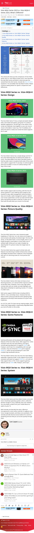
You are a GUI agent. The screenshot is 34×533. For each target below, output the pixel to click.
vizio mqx (9, 17)
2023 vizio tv (20, 15)
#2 (32, 439)
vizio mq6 (3, 17)
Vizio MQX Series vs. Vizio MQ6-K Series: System (16, 43)
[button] (2, 3)
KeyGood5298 (7, 488)
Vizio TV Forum (13, 458)
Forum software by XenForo (12, 530)
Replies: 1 (10, 28)
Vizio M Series (29, 82)
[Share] (33, 28)
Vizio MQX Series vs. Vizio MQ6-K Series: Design (16, 33)
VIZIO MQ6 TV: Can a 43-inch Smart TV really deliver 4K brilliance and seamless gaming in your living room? (18, 496)
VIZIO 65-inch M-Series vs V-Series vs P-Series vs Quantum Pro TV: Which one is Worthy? (17, 466)
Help (26, 525)
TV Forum (13, 488)
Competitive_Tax (8, 499)
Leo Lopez (4, 15)
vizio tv (14, 17)
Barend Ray (7, 458)
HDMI (25, 345)
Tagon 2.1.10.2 (5, 520)
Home (29, 525)
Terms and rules (11, 525)
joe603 (5, 469)
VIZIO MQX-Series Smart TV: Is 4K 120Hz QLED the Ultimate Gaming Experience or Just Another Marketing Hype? (17, 485)
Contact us (3, 525)
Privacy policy (20, 525)
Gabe (7, 433)
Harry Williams (7, 478)
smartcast (27, 15)
